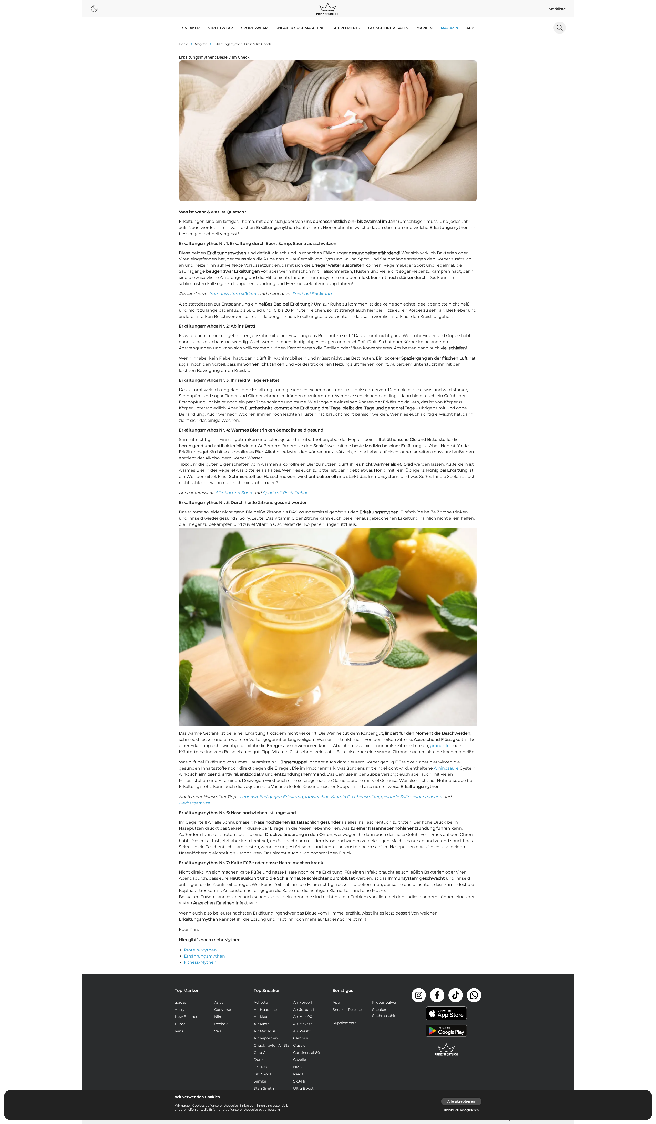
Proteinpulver (384, 1002)
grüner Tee (441, 745)
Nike (218, 1016)
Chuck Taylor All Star (272, 1045)
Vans (179, 1031)
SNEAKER (191, 28)
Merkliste (557, 9)
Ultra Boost (303, 1088)
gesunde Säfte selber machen (411, 796)
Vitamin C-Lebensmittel (354, 796)
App (470, 28)
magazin (201, 44)
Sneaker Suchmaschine (300, 28)
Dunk (258, 1059)
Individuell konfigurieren (461, 1110)
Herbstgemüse (194, 803)
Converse (222, 1009)
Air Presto (302, 1031)
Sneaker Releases (348, 1009)
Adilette (261, 1002)
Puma (180, 1024)
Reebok (221, 1024)
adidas (180, 1002)
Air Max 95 (263, 1024)
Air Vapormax (266, 1038)
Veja (218, 1031)
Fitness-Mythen (200, 962)
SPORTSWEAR (254, 28)
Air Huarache (265, 1009)
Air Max (260, 1016)
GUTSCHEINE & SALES (388, 28)
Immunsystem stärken (232, 293)
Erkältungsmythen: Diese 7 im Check (242, 44)
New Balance (186, 1016)
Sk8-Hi (299, 1081)
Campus (300, 1038)
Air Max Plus (265, 1031)
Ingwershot (316, 796)
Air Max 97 (302, 1024)
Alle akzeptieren (461, 1101)
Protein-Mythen (200, 950)
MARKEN (424, 28)
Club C (259, 1052)
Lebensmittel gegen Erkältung (271, 796)
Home (184, 44)
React (298, 1074)
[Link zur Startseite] (446, 1049)
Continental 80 (306, 1052)
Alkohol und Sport (233, 492)
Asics (218, 1002)
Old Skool (262, 1074)
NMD (297, 1067)
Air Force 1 (302, 1002)
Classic (299, 1045)
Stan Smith (264, 1088)
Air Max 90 (302, 1016)
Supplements (346, 28)
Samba (260, 1081)
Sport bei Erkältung (312, 293)
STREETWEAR (220, 28)
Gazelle (299, 1059)
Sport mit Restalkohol (285, 492)
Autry (180, 1009)
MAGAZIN (449, 28)
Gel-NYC (261, 1067)
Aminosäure (446, 768)
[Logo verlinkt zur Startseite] (327, 8)
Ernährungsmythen (204, 956)
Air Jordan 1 (303, 1009)
